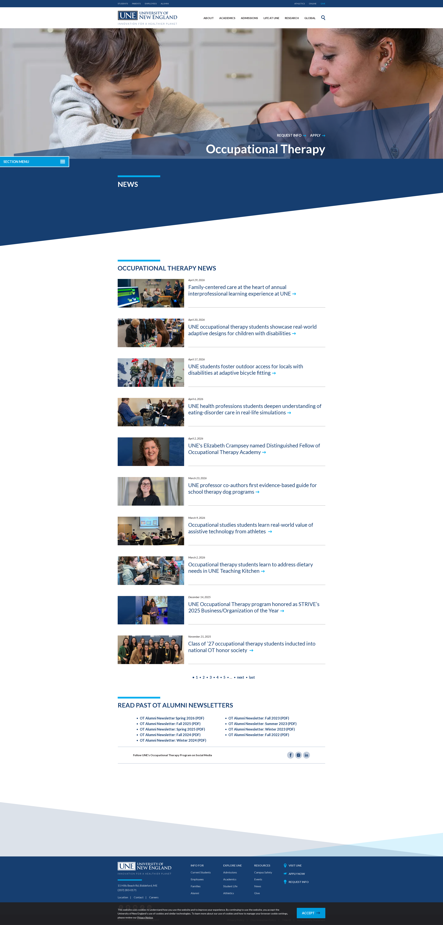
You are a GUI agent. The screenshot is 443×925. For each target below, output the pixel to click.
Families (196, 886)
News (257, 886)
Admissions (230, 872)
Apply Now (297, 873)
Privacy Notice (145, 917)
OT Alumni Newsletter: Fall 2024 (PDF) (170, 735)
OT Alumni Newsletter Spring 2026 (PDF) (172, 718)
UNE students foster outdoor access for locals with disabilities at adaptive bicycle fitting (245, 369)
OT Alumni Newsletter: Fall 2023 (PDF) (258, 718)
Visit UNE (295, 865)
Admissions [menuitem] (249, 18)
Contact (138, 897)
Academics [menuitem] (227, 18)
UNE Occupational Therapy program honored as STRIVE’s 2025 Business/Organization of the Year (253, 607)
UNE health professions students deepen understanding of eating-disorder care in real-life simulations (255, 409)
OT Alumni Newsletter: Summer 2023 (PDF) (262, 724)
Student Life (230, 886)
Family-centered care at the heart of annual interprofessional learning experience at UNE (239, 290)
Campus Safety (263, 872)
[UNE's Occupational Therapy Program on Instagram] (298, 755)
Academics (229, 879)
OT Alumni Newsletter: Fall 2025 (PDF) (170, 724)
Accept (308, 913)
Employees (151, 3)
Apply (315, 135)
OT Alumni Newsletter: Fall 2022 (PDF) (258, 735)
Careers (154, 897)
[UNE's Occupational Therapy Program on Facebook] (290, 755)
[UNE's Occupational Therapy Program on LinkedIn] (306, 755)
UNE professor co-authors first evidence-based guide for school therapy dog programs (252, 488)
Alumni (165, 3)
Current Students (201, 872)
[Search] (323, 17)
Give (323, 3)
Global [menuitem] (310, 18)
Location (123, 897)
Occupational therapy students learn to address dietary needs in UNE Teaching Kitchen (250, 567)
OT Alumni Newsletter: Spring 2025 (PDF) (172, 729)
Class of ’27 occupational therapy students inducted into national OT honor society (251, 646)
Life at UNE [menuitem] (271, 18)
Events (258, 879)
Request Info (289, 135)
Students (123, 3)
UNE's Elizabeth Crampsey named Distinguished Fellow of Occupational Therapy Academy (254, 448)
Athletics (299, 3)
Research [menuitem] (292, 18)
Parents (136, 3)
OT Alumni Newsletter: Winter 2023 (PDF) (261, 729)
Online (313, 3)
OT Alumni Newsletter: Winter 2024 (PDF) (173, 740)
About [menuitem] (209, 18)
